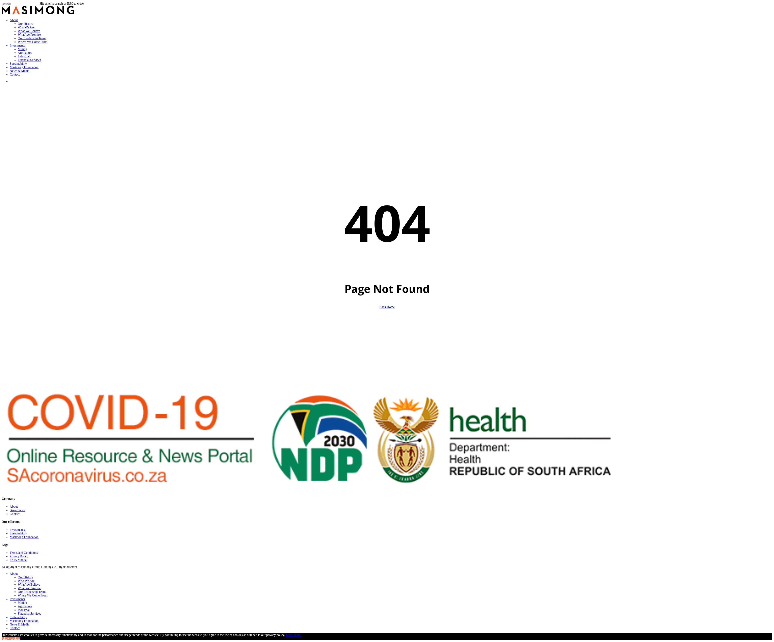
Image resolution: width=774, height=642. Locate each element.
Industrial (24, 610)
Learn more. (293, 635)
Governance (17, 510)
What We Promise (29, 588)
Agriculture (25, 606)
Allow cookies (11, 638)
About (14, 506)
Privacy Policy (19, 556)
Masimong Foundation (24, 537)
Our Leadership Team (32, 591)
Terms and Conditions (24, 552)
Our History (25, 577)
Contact (15, 513)
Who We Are (26, 581)
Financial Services (29, 613)
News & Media (19, 624)
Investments (17, 529)
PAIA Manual (18, 560)
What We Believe (29, 584)
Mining (22, 602)
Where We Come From (32, 595)
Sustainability (18, 533)
